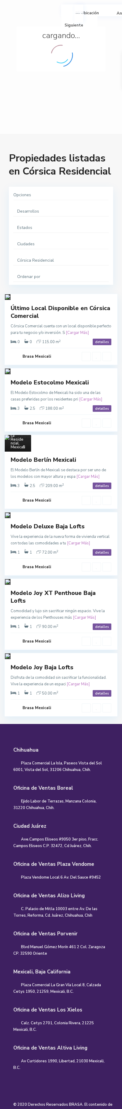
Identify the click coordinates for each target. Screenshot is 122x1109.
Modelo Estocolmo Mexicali (50, 382)
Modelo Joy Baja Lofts (42, 667)
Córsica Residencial (18, 437)
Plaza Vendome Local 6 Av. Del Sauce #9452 (61, 877)
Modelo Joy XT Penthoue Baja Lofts (53, 597)
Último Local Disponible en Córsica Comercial (60, 312)
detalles (102, 342)
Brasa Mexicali (37, 356)
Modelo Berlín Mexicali (43, 460)
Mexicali (18, 447)
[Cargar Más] (77, 332)
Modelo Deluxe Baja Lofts (48, 526)
